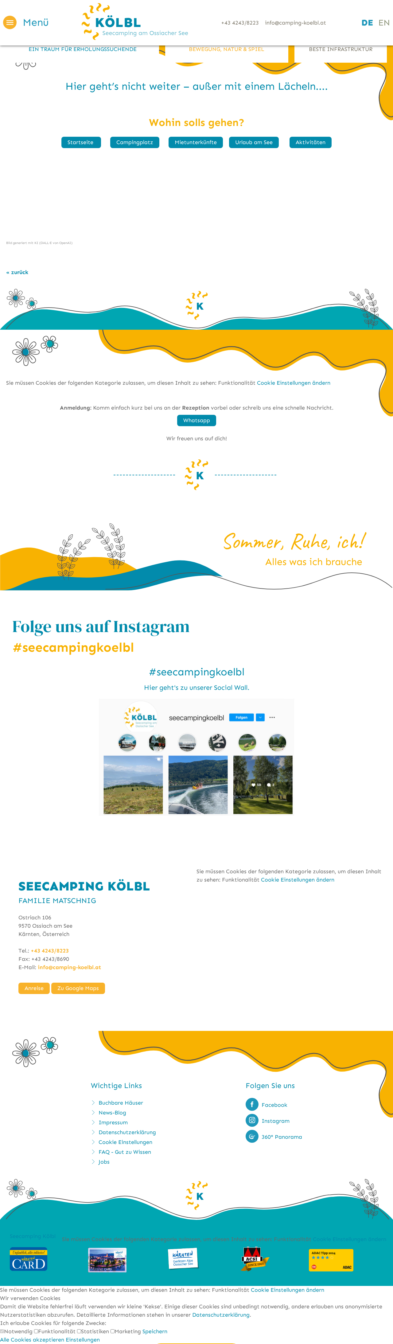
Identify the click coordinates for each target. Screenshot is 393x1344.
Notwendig (19, 1331)
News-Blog (112, 1112)
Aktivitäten (310, 142)
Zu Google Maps (78, 988)
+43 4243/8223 (240, 22)
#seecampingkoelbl (196, 672)
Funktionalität (57, 1331)
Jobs (104, 1161)
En (384, 23)
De (367, 23)
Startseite (81, 142)
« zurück (17, 272)
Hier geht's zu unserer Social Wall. (196, 687)
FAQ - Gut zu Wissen (125, 1152)
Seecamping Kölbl (33, 1236)
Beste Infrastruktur (340, 49)
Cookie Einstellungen (125, 1142)
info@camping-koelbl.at (295, 22)
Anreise (34, 988)
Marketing (128, 1331)
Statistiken (96, 1331)
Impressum (113, 1122)
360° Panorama (282, 1137)
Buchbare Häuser (121, 1102)
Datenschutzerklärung (127, 1132)
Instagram (276, 1121)
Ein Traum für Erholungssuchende (83, 49)
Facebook (274, 1105)
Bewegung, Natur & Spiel (226, 49)
